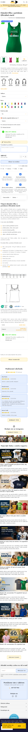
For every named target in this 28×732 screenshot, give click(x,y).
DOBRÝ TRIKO (24, 165)
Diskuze (14, 197)
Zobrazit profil (13, 432)
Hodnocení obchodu (14, 368)
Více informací (15, 73)
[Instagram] (16, 696)
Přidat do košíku (14, 162)
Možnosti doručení (6, 127)
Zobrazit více (14, 420)
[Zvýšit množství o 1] (25, 156)
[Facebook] (13, 696)
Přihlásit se (22, 670)
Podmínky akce (8, 137)
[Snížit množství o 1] (21, 156)
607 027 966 (15, 688)
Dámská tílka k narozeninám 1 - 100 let (21, 329)
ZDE (9, 266)
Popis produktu (6, 197)
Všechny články (14, 657)
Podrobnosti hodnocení (20, 17)
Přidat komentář (14, 359)
